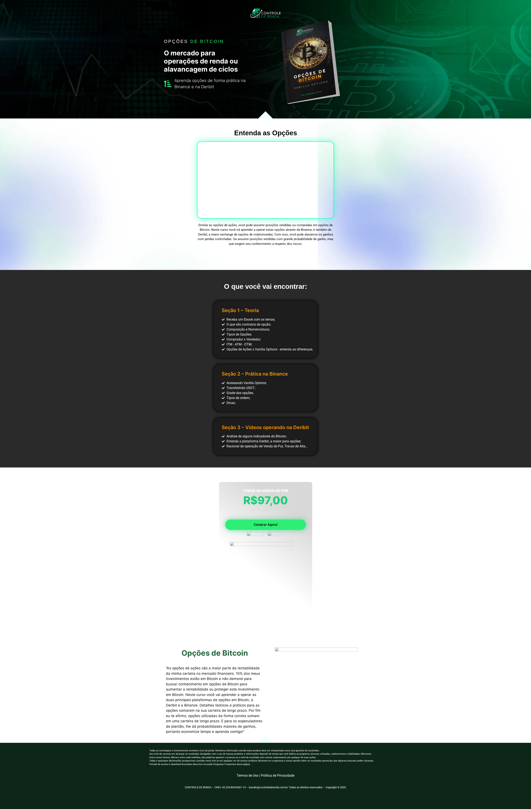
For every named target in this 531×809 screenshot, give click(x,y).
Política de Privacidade (277, 775)
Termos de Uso (247, 775)
